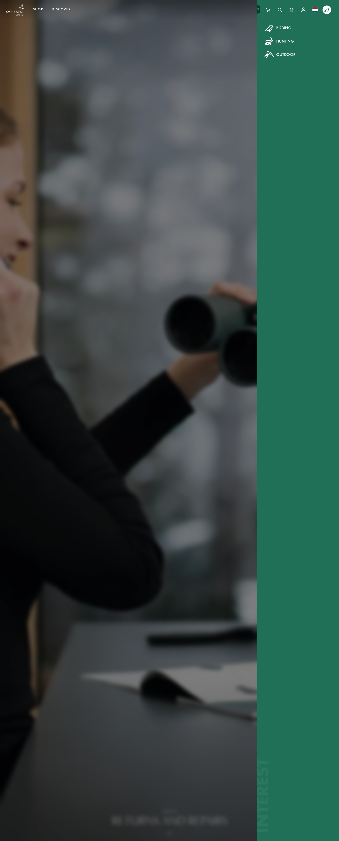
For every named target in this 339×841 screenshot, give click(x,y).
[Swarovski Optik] (15, 10)
